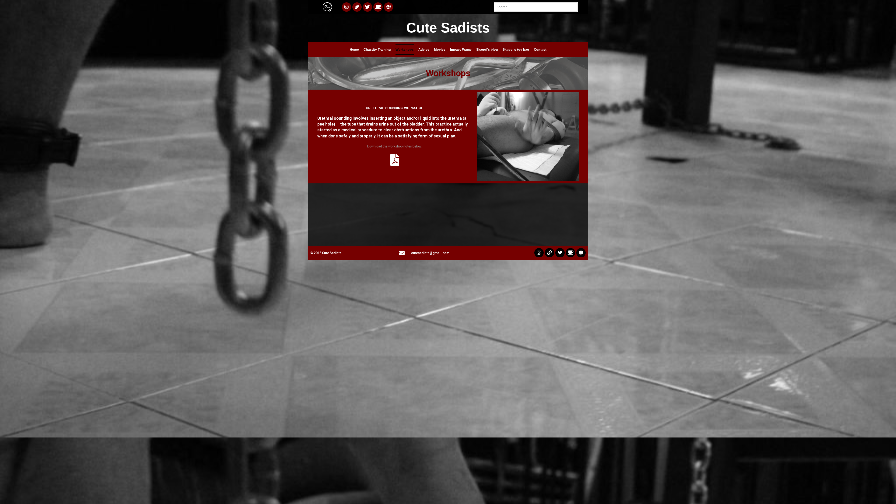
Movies (439, 49)
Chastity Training (377, 49)
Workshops (405, 49)
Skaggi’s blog (487, 49)
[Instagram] (346, 7)
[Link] (357, 7)
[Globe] (388, 7)
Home (354, 49)
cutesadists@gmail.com (430, 253)
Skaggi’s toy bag (516, 49)
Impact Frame (461, 49)
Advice (423, 49)
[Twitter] (367, 7)
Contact (540, 49)
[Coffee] (378, 7)
